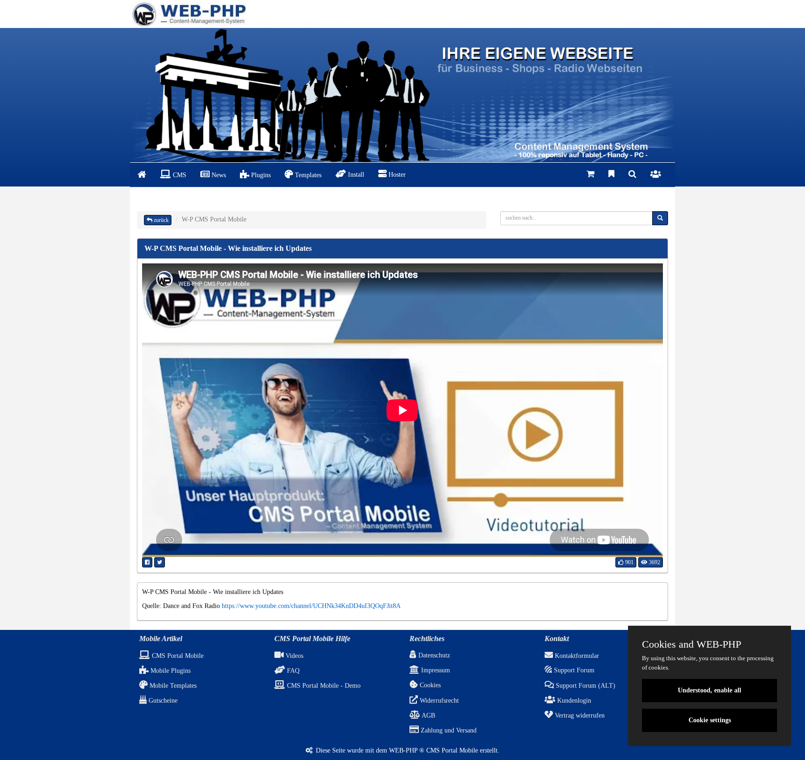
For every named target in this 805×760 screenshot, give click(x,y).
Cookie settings (710, 720)
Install (355, 174)
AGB (427, 715)
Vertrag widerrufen (579, 715)
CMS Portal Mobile (177, 655)
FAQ (292, 670)
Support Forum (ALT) (584, 685)
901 (629, 562)
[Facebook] (147, 562)
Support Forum (573, 670)
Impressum (434, 670)
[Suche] (632, 175)
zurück (160, 220)
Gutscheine (162, 700)
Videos (293, 655)
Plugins (260, 175)
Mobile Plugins (170, 670)
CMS (178, 175)
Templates (307, 175)
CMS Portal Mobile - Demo (323, 685)
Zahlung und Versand (448, 730)
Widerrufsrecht (438, 700)
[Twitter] (159, 562)
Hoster (396, 174)
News (218, 175)
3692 (654, 562)
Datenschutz (433, 655)
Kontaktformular (576, 655)
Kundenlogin (573, 700)
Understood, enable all (709, 690)
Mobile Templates (172, 685)
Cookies (429, 685)
